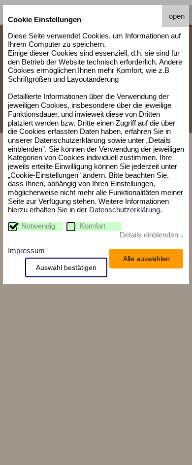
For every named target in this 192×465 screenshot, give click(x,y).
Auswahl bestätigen (66, 267)
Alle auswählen (146, 259)
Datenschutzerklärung (124, 210)
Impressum (26, 251)
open (177, 16)
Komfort (92, 226)
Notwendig (38, 226)
